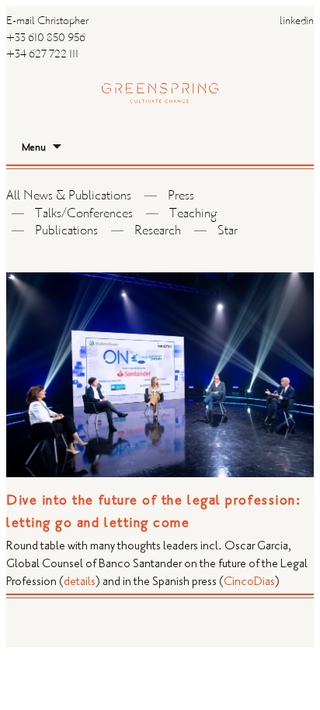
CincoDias (249, 581)
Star (227, 231)
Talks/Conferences (84, 214)
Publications (66, 231)
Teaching (193, 214)
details (80, 581)
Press (181, 196)
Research (157, 231)
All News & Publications (68, 196)
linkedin (297, 21)
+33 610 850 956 (45, 38)
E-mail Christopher (47, 21)
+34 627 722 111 (42, 55)
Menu (34, 147)
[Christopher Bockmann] (160, 78)
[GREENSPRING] (160, 23)
